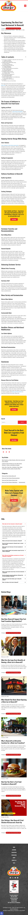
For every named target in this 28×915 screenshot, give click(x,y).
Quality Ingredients (7, 66)
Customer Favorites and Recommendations (10, 68)
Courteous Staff (7, 73)
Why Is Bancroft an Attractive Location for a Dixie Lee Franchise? (13, 742)
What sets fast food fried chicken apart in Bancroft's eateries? (11, 579)
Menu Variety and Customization (8, 74)
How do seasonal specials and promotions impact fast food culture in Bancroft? (13, 551)
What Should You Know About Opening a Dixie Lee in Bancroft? (14, 700)
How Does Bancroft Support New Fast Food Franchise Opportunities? (13, 620)
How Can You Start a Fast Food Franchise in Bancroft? (11, 783)
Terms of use (14, 901)
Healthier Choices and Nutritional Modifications (11, 77)
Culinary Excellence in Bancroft (8, 65)
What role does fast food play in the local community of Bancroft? (12, 547)
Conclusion (4, 79)
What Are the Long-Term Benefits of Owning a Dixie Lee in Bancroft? (13, 661)
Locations (14, 850)
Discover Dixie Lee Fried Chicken (10, 80)
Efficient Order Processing (9, 72)
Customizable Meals (8, 76)
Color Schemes (7, 63)
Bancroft (3, 85)
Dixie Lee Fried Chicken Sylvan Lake (9, 480)
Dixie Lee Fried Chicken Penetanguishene (11, 478)
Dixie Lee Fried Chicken (17, 391)
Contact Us (14, 860)
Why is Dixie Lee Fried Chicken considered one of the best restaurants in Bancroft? (13, 556)
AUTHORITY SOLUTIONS (19, 910)
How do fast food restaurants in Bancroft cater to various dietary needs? (12, 544)
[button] (1, 913)
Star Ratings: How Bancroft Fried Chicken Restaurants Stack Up (12, 821)
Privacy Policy (14, 899)
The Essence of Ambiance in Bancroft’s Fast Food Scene (12, 59)
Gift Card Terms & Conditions (14, 902)
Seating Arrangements (8, 64)
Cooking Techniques (7, 67)
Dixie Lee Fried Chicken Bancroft (13, 28)
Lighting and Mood (7, 60)
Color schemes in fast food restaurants (9, 145)
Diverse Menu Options (8, 75)
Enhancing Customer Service (7, 71)
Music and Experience (8, 61)
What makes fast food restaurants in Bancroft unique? (12, 524)
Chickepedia (14, 852)
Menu (14, 847)
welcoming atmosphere (17, 111)
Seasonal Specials (7, 70)
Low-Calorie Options (8, 78)
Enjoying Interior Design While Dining (9, 62)
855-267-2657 (14, 896)
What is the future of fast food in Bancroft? (10, 582)
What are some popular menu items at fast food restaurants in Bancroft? (13, 572)
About (14, 857)
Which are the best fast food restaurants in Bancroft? (12, 540)
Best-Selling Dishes (7, 69)
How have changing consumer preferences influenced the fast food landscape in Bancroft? (12, 576)
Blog (14, 863)
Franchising (14, 855)
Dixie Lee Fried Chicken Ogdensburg (9, 482)
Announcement (22, 482)
